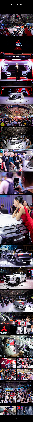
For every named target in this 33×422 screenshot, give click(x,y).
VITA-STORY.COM (16, 4)
